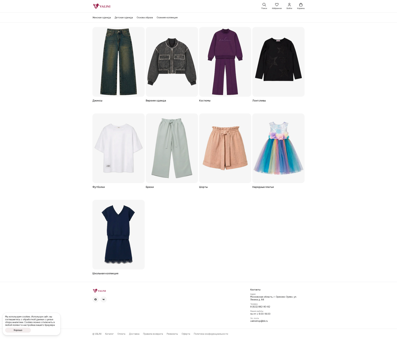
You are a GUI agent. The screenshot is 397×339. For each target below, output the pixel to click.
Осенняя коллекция (167, 17)
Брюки (150, 187)
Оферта (186, 333)
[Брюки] (172, 148)
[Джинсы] (118, 62)
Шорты (203, 187)
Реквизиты (172, 333)
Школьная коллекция (105, 273)
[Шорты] (225, 148)
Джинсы (97, 100)
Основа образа (145, 17)
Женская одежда (101, 17)
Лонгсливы (259, 100)
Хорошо (18, 330)
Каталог (109, 333)
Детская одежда (124, 17)
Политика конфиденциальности (211, 333)
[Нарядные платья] (278, 148)
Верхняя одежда (156, 100)
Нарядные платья (263, 187)
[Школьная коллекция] (118, 234)
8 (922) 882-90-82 (260, 306)
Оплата (121, 333)
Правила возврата (153, 333)
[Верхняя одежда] (172, 62)
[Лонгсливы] (278, 62)
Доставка (134, 333)
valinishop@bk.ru (259, 321)
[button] (277, 6)
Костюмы (204, 100)
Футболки (98, 187)
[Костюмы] (225, 62)
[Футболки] (118, 148)
